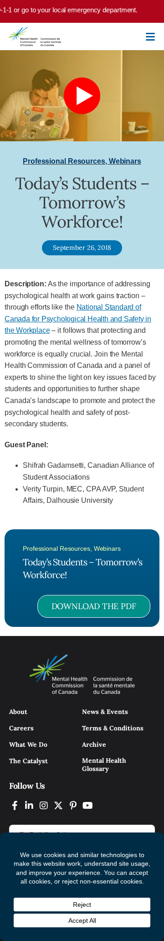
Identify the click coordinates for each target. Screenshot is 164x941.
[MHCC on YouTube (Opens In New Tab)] (87, 805)
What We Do (28, 744)
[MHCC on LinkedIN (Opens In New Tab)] (29, 805)
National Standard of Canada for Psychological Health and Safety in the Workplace (78, 318)
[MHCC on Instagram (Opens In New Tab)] (43, 805)
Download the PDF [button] (93, 606)
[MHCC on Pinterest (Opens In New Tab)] (72, 805)
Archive (94, 744)
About (18, 712)
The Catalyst (28, 761)
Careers (21, 728)
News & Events (105, 712)
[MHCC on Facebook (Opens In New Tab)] (14, 805)
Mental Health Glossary (104, 764)
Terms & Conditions (113, 728)
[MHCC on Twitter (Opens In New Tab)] (58, 805)
